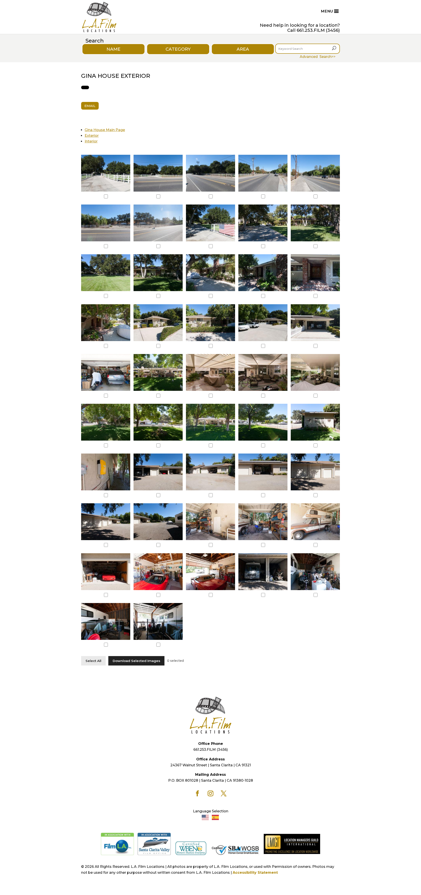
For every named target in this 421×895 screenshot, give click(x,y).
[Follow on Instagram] (210, 793)
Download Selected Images (136, 661)
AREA (243, 49)
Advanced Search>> (317, 57)
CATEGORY (178, 49)
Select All (93, 661)
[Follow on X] (223, 793)
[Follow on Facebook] (197, 793)
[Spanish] (215, 817)
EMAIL (89, 106)
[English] (205, 817)
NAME (113, 49)
